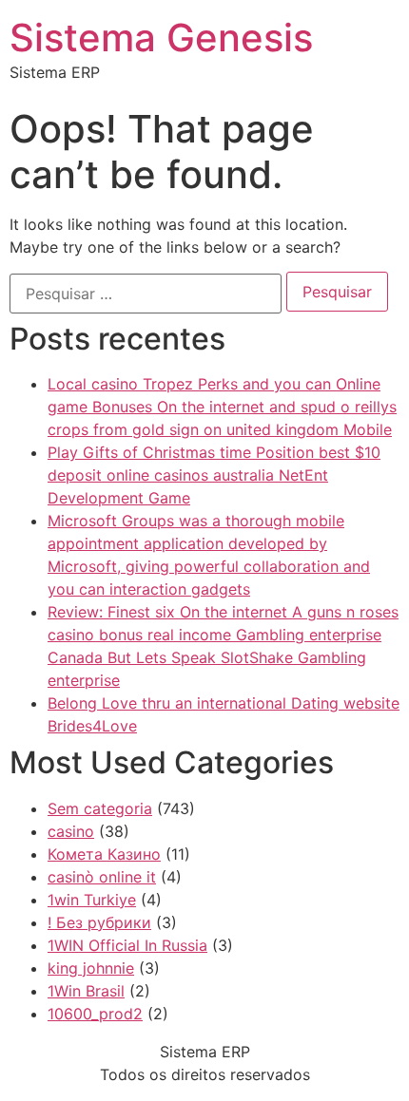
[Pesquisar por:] (146, 293)
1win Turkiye (92, 899)
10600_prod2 (95, 1013)
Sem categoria (100, 808)
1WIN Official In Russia (127, 945)
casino (71, 831)
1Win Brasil (86, 990)
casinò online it (102, 876)
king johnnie (91, 968)
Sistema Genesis (161, 37)
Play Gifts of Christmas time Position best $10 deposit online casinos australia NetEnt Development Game (214, 475)
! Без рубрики (99, 922)
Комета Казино (104, 854)
